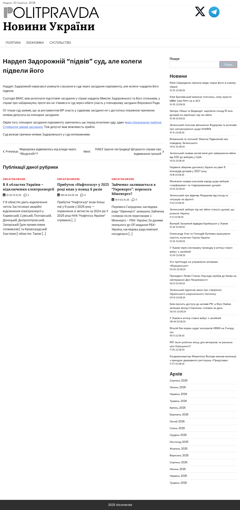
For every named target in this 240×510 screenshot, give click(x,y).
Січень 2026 (177, 428)
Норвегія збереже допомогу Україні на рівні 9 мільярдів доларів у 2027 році (197, 169)
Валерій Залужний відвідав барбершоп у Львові (199, 223)
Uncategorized (14, 179)
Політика (13, 43)
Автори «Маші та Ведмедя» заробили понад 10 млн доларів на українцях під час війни (201, 113)
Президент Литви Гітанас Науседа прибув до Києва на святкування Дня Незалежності (203, 278)
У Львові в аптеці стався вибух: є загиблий (195, 318)
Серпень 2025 (179, 462)
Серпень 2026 (179, 380)
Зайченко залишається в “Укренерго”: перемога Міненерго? (134, 189)
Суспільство (60, 43)
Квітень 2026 (178, 408)
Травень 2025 (178, 483)
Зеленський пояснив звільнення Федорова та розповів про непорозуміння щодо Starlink (203, 127)
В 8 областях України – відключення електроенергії (28, 186)
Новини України (49, 26)
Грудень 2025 (178, 435)
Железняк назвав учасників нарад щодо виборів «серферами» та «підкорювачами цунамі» (199, 183)
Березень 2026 (179, 414)
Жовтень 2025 (179, 449)
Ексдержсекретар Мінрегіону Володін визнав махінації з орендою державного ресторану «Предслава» (203, 358)
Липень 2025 (178, 469)
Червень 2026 (178, 394)
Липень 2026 (178, 387)
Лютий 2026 (177, 421)
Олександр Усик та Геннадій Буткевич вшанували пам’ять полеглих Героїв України (200, 235)
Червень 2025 (178, 476)
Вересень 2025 (179, 455)
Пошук (174, 59)
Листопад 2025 (179, 442)
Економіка (35, 43)
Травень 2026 (178, 401)
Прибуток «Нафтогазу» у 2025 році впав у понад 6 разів (83, 186)
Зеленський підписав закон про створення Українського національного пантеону (196, 292)
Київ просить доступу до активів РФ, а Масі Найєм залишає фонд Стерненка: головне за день (200, 306)
